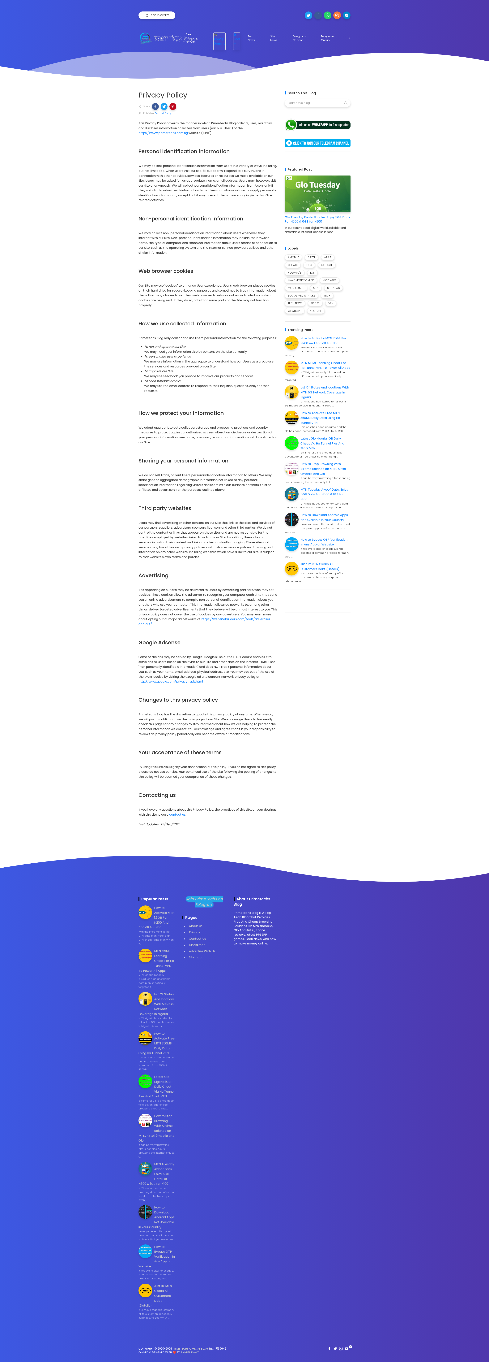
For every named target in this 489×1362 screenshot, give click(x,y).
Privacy (194, 932)
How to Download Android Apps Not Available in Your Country (156, 1217)
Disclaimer (197, 945)
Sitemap (195, 957)
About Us (195, 926)
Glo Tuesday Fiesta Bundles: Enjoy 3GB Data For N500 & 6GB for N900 (317, 219)
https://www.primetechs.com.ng (163, 133)
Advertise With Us (202, 951)
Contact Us (197, 938)
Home (160, 38)
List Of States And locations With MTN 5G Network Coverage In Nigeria (324, 392)
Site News (273, 38)
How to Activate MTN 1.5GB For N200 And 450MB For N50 (156, 918)
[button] (155, 106)
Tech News (251, 38)
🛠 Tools (237, 37)
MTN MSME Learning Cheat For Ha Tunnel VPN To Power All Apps (156, 961)
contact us (177, 814)
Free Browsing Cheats (192, 38)
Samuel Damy (190, 1352)
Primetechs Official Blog (190, 1349)
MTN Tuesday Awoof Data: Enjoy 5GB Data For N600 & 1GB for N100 (324, 494)
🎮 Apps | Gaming (219, 39)
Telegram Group (327, 38)
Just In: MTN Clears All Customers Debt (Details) (155, 1296)
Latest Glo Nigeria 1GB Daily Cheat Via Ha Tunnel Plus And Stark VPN (322, 443)
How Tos (175, 38)
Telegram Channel (299, 38)
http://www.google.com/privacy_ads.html (170, 681)
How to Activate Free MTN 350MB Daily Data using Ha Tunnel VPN (320, 418)
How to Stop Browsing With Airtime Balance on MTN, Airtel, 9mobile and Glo (323, 469)
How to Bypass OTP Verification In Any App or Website (156, 1257)
